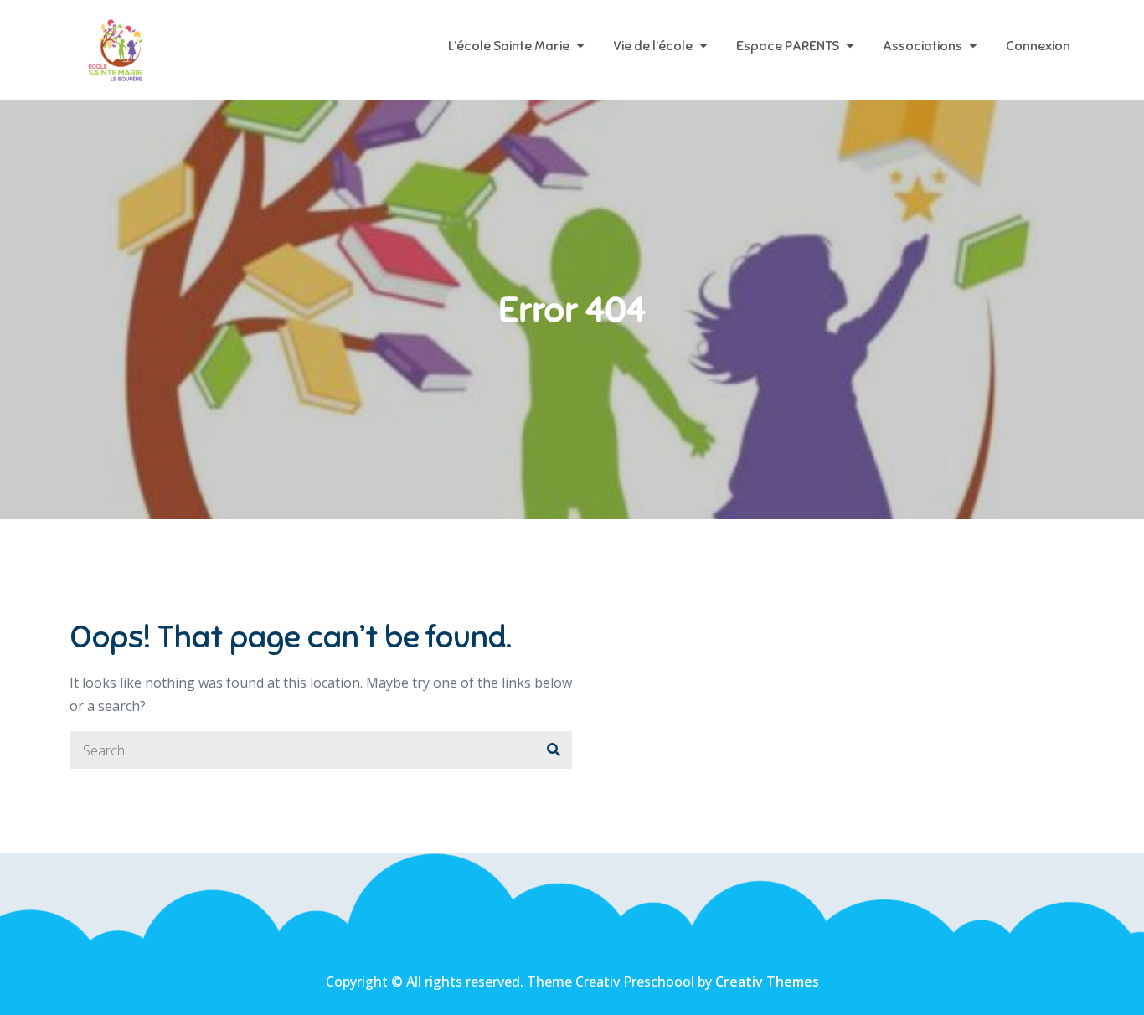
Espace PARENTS (787, 46)
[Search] (553, 750)
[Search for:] (321, 750)
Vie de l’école (653, 46)
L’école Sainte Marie (508, 46)
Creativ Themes (767, 981)
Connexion (1038, 46)
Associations (922, 46)
